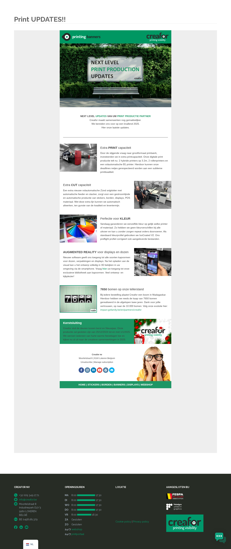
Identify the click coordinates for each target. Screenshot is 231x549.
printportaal (77, 534)
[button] (220, 538)
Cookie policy (123, 521)
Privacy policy (141, 521)
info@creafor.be (28, 499)
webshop (76, 529)
